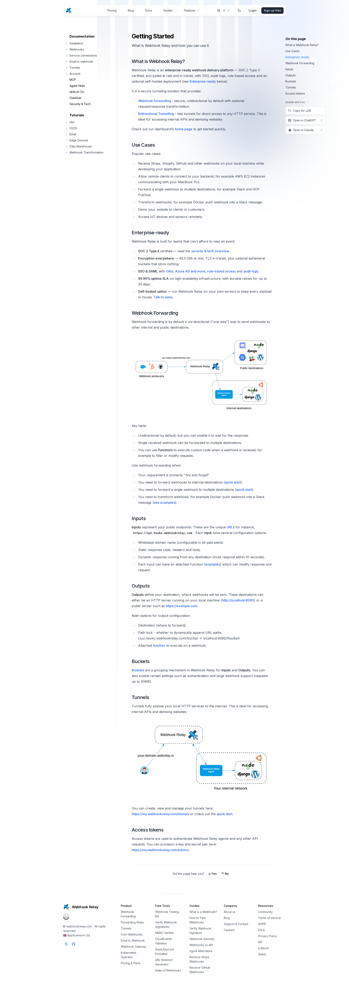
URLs (230, 527)
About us (229, 912)
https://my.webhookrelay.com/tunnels (160, 814)
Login (252, 10)
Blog (131, 10)
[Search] (223, 10)
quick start (233, 482)
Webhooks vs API (201, 945)
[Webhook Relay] (68, 10)
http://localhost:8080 (238, 600)
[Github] (73, 944)
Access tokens (147, 830)
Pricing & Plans (130, 963)
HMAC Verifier (164, 933)
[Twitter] (66, 944)
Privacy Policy (267, 936)
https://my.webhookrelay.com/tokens (160, 850)
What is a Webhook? (203, 912)
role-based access (221, 271)
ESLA (261, 930)
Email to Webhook (133, 940)
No (227, 873)
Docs (148, 10)
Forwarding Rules (132, 922)
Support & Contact (236, 924)
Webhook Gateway (133, 946)
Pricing (112, 10)
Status (262, 954)
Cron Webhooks (132, 934)
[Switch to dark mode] (239, 10)
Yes (214, 873)
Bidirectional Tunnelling (156, 114)
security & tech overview (210, 251)
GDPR (262, 924)
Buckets (140, 661)
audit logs (250, 271)
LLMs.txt (263, 948)
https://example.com (181, 606)
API (260, 942)
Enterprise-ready (203, 81)
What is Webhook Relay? (158, 61)
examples (212, 564)
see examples (164, 502)
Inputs (139, 518)
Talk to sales (162, 297)
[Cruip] (66, 907)
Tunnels (140, 697)
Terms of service (269, 918)
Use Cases (143, 145)
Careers (229, 930)
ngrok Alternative (200, 951)
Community (265, 912)
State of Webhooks (168, 970)
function (159, 645)
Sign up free (272, 10)
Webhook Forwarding (154, 101)
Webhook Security (201, 939)
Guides (168, 10)
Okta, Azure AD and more (185, 271)
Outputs (140, 586)
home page (183, 129)
